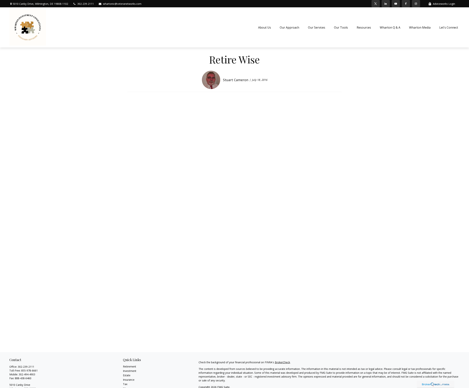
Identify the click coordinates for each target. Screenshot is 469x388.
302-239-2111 (85, 3)
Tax (125, 384)
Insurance (128, 379)
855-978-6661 (29, 370)
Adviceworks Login (444, 3)
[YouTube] (396, 3)
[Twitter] (376, 3)
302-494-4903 (27, 374)
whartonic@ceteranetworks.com (122, 3)
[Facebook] (406, 3)
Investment (129, 371)
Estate (126, 375)
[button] (264, 27)
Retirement (129, 366)
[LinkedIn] (386, 3)
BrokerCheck (282, 362)
